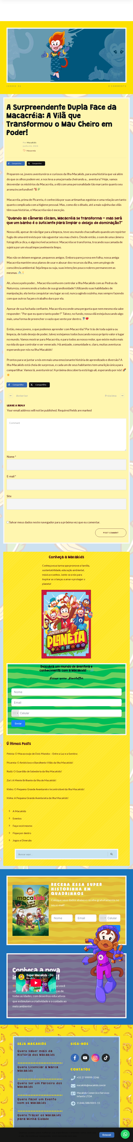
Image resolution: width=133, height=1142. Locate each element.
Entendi (107, 1135)
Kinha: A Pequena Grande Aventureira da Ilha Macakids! (37, 797)
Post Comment (111, 533)
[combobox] (15, 713)
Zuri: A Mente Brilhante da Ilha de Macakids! (31, 780)
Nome (11, 456)
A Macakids (19, 811)
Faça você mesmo (22, 825)
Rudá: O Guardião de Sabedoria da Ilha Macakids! (34, 771)
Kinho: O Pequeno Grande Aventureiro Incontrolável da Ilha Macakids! (46, 789)
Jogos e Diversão (22, 840)
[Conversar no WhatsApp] (125, 1134)
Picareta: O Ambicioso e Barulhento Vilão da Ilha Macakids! (40, 762)
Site (9, 496)
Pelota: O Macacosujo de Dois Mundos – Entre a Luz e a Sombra (42, 753)
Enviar (18, 723)
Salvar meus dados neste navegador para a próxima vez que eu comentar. (54, 522)
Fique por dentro (22, 833)
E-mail (11, 476)
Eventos (17, 818)
